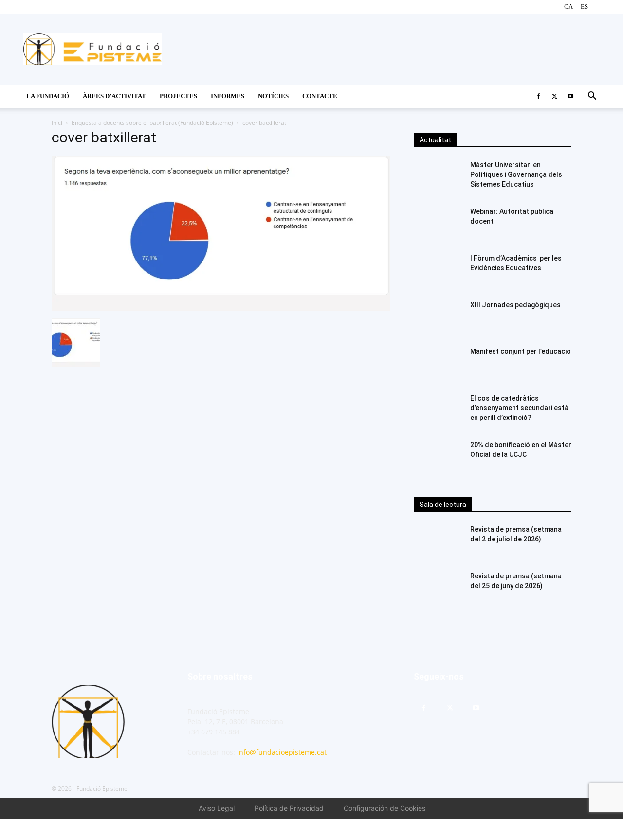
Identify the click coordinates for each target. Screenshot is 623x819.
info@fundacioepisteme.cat (282, 752)
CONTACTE (319, 96)
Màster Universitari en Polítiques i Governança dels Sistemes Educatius (516, 174)
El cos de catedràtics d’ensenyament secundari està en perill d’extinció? (519, 407)
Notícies (273, 96)
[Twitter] (554, 96)
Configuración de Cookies (384, 808)
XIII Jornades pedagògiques (515, 305)
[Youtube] (570, 96)
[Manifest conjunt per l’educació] (438, 364)
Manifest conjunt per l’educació (520, 351)
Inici (57, 123)
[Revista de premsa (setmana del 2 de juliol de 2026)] (438, 541)
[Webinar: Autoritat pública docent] (438, 224)
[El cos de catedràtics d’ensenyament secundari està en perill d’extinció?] (438, 410)
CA (568, 6)
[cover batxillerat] (221, 308)
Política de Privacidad (289, 808)
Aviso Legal (217, 808)
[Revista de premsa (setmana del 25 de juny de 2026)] (438, 588)
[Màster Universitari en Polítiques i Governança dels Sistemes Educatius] (438, 177)
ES (584, 6)
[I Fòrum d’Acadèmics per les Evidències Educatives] (438, 270)
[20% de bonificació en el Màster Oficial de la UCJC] (438, 457)
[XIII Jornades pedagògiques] (438, 317)
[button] (592, 97)
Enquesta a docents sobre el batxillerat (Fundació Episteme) (152, 123)
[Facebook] (538, 96)
